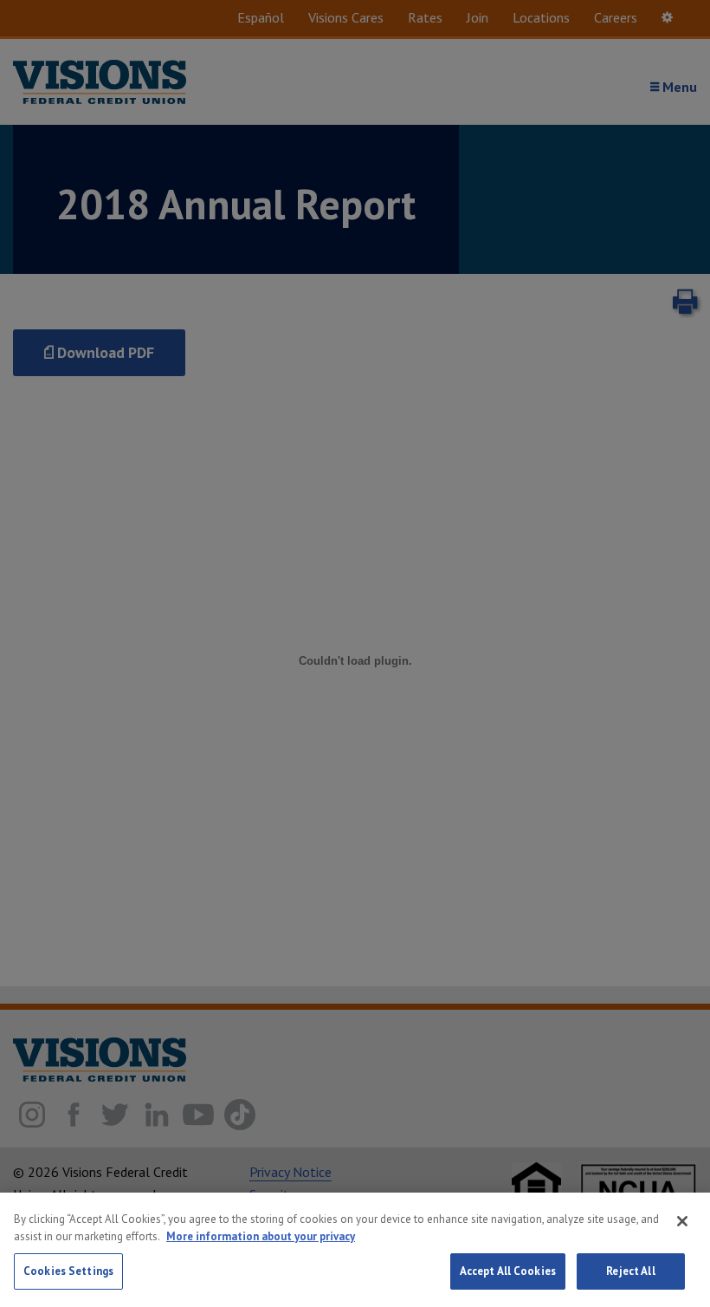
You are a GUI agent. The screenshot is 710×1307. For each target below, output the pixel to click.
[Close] (682, 1221)
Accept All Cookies (508, 1271)
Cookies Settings (68, 1271)
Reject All (630, 1271)
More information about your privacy (260, 1236)
